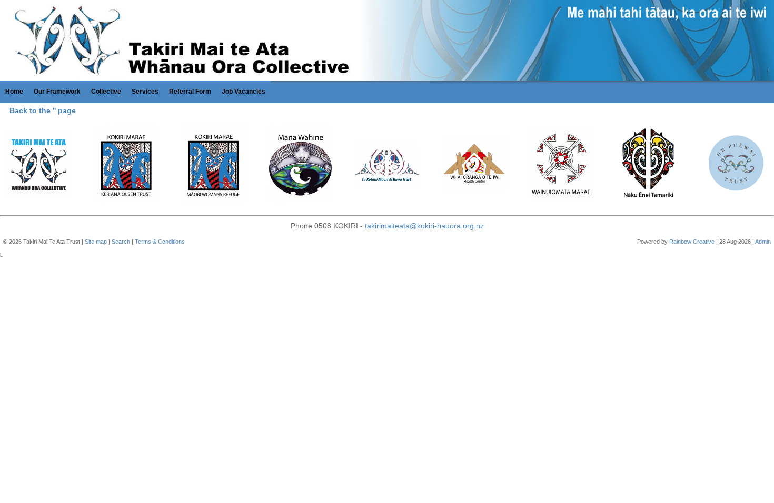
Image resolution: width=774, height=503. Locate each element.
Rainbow (680, 241)
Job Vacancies (243, 91)
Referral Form (190, 91)
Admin (763, 241)
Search (121, 241)
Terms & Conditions (160, 241)
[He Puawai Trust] (735, 165)
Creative (704, 241)
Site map (96, 241)
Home (14, 91)
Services (145, 91)
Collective (106, 91)
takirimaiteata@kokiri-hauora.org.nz (424, 226)
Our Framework (57, 91)
